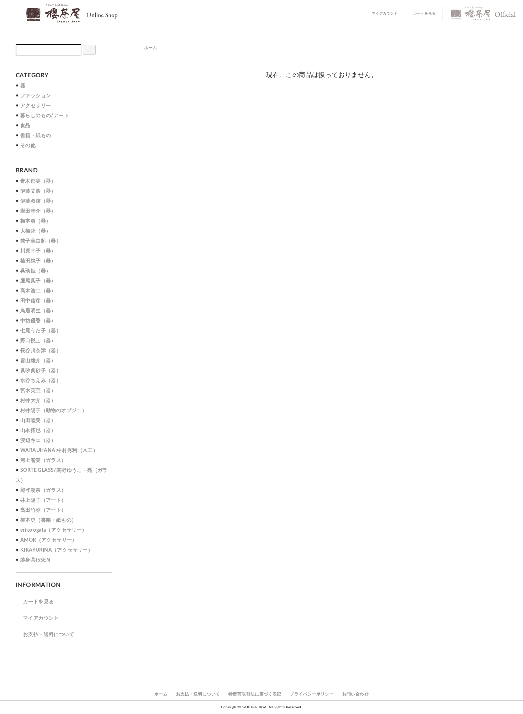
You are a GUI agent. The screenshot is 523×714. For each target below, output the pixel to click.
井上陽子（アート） (43, 500)
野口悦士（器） (38, 340)
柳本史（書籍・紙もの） (48, 520)
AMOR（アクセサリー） (48, 540)
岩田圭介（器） (38, 211)
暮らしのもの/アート (44, 115)
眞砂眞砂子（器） (40, 370)
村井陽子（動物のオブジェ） (53, 410)
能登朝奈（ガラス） (43, 490)
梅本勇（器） (35, 221)
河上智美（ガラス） (43, 460)
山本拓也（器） (38, 430)
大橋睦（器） (35, 231)
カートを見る (424, 13)
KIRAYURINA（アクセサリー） (56, 550)
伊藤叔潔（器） (38, 201)
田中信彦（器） (38, 300)
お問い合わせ (355, 694)
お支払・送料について (48, 634)
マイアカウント (385, 13)
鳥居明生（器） (38, 310)
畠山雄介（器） (38, 360)
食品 (25, 125)
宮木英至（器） (38, 390)
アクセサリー (35, 105)
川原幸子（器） (38, 251)
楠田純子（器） (38, 261)
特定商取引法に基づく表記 (254, 694)
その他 (28, 145)
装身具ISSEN (35, 560)
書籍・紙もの (35, 135)
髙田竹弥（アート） (43, 510)
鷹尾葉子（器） (38, 280)
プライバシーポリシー (312, 694)
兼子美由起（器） (40, 241)
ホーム (150, 48)
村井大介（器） (38, 400)
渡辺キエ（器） (38, 440)
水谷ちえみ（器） (40, 380)
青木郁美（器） (38, 181)
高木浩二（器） (38, 290)
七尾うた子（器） (40, 330)
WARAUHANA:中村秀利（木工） (59, 450)
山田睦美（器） (38, 420)
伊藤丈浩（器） (38, 191)
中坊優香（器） (38, 320)
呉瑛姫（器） (35, 271)
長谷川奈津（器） (40, 350)
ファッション (35, 95)
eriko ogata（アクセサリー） (53, 530)
